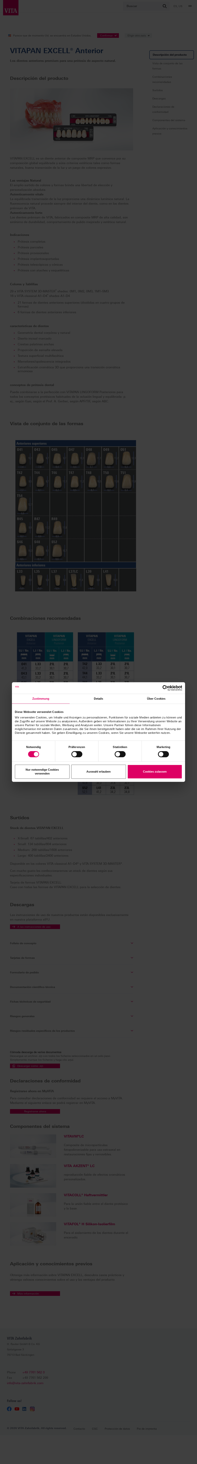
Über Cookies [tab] (156, 698)
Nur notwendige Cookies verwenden (42, 771)
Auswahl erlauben (98, 771)
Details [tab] (98, 698)
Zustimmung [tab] (40, 698)
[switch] (76, 754)
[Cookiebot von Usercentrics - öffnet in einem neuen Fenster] (165, 688)
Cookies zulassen (155, 771)
